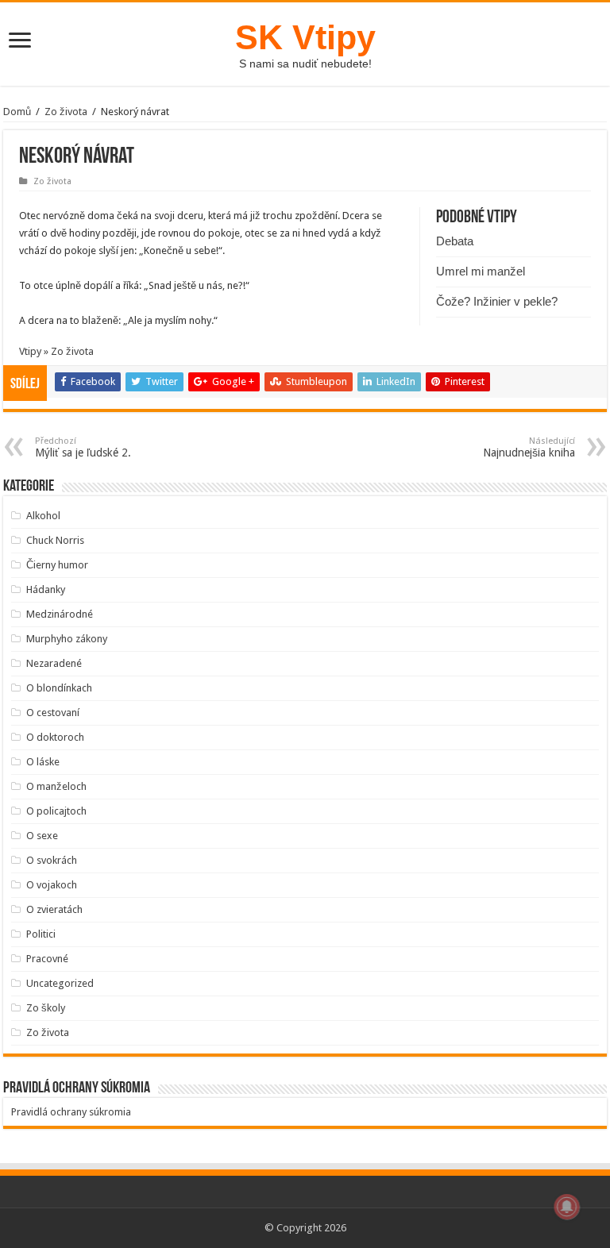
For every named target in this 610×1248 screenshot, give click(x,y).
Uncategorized (60, 983)
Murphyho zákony (66, 639)
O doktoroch (55, 737)
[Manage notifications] (567, 1206)
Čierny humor (57, 565)
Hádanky (45, 589)
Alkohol (43, 516)
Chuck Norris (55, 540)
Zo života (65, 111)
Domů (17, 111)
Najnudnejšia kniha (529, 447)
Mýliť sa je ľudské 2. (83, 447)
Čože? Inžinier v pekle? (497, 301)
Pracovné (47, 959)
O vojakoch (51, 885)
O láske (43, 762)
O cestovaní (52, 712)
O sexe (42, 836)
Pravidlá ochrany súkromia (71, 1112)
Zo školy (45, 1008)
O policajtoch (56, 811)
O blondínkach (59, 688)
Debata (454, 241)
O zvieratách (54, 909)
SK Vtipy (305, 37)
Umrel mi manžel (480, 271)
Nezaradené (54, 663)
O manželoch (56, 786)
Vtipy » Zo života (56, 351)
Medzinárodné (59, 614)
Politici (41, 934)
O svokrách (51, 860)
